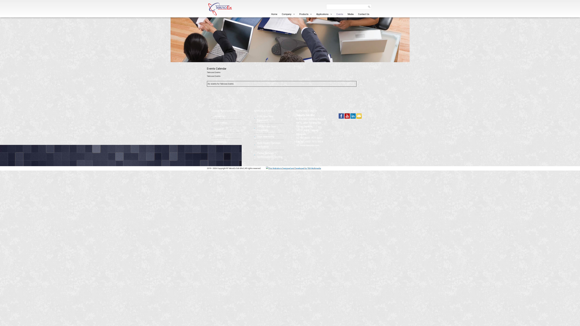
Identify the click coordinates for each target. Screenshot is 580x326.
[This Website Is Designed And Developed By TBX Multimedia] (291, 168)
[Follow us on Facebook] (341, 117)
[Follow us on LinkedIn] (353, 117)
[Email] (359, 117)
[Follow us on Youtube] (347, 117)
